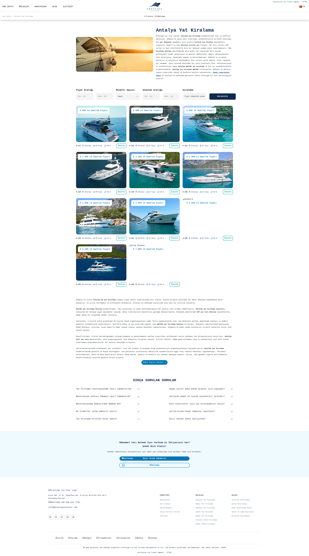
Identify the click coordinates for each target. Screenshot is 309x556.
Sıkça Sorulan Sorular (170, 512)
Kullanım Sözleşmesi (241, 516)
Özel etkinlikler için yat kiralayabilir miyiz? (197, 404)
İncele (121, 146)
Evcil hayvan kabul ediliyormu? (187, 419)
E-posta (149, 16)
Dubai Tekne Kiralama (205, 524)
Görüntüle (222, 96)
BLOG (54, 7)
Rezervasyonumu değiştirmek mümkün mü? (98, 404)
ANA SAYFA (7, 7)
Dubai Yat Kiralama (204, 504)
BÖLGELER (24, 7)
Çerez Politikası (239, 504)
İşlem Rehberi (166, 508)
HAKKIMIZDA (41, 7)
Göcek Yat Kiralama (204, 512)
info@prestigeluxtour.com (62, 507)
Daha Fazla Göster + (154, 362)
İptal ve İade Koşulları (243, 512)
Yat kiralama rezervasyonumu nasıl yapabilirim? (104, 389)
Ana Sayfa (6, 16)
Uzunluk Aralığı (153, 90)
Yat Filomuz (165, 504)
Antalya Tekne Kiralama (206, 520)
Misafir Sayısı (125, 90)
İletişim (164, 516)
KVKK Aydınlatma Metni (242, 508)
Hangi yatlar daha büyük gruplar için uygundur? (197, 389)
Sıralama (188, 90)
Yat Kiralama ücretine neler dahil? (96, 419)
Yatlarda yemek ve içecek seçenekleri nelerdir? (197, 396)
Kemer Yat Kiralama (204, 516)
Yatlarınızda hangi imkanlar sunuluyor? (192, 411)
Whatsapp (161, 16)
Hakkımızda (164, 500)
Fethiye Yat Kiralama (205, 508)
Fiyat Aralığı (84, 90)
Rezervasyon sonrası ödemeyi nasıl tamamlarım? (103, 396)
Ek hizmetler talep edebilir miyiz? (96, 411)
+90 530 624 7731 (70, 502)
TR (304, 7)
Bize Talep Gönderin (154, 458)
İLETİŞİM (68, 7)
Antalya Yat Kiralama (23, 16)
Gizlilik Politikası (241, 500)
